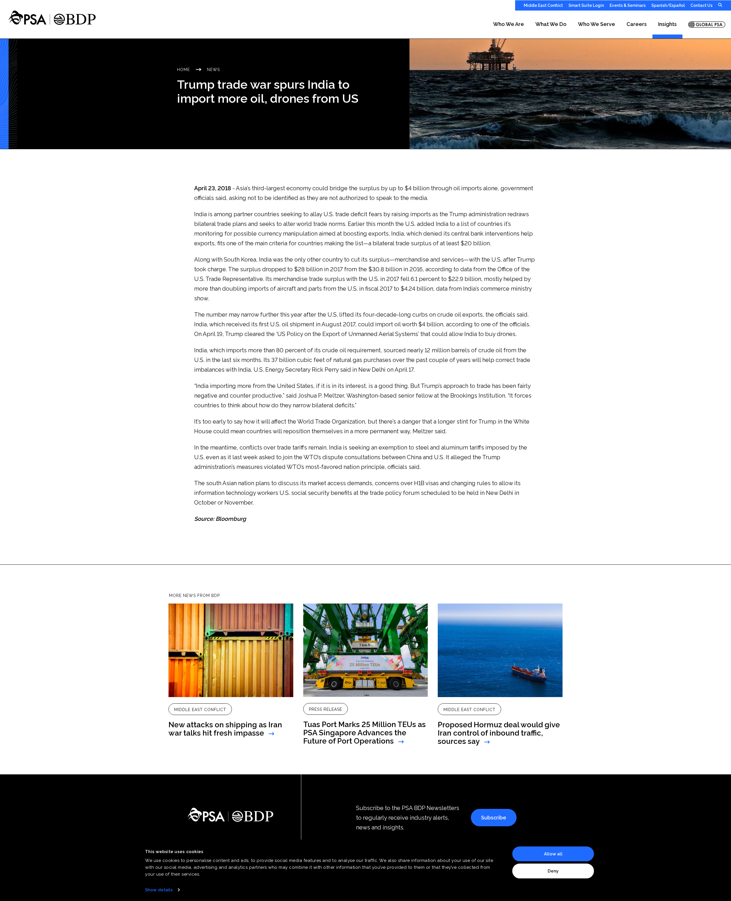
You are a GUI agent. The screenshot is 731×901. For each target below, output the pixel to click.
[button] (508, 25)
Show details (159, 889)
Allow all (553, 854)
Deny (553, 870)
